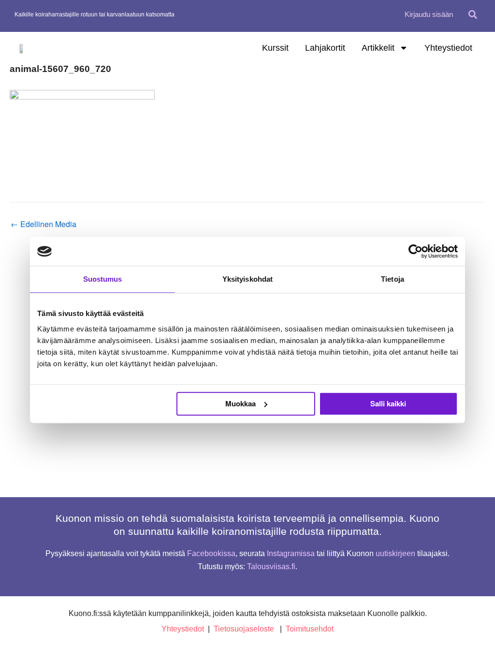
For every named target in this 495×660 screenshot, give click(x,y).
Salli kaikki (388, 403)
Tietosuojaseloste (244, 629)
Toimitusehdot (310, 629)
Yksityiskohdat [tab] (247, 279)
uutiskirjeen (395, 553)
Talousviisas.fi (271, 566)
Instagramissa (291, 553)
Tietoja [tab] (392, 279)
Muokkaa (240, 403)
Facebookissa (211, 553)
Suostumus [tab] (102, 279)
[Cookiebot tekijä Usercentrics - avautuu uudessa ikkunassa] (415, 251)
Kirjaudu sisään (429, 14)
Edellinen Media (43, 224)
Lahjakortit (325, 48)
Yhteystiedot (448, 48)
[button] (472, 14)
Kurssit (275, 48)
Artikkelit (378, 48)
